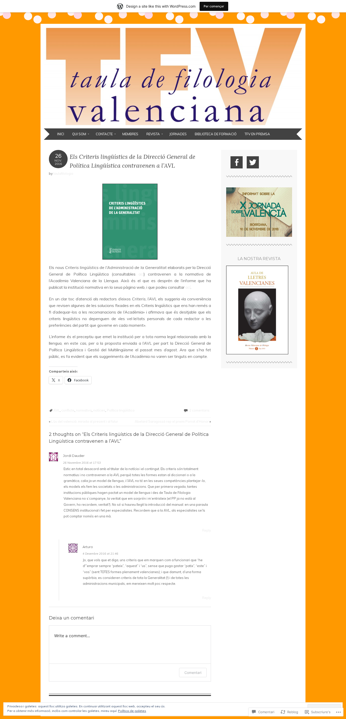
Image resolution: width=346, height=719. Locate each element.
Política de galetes (132, 711)
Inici (60, 134)
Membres (130, 134)
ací (141, 274)
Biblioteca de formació (216, 134)
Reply (206, 530)
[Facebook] (236, 162)
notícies (99, 410)
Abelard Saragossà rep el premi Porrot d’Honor (173, 421)
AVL (56, 410)
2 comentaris (199, 410)
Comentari (192, 672)
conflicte (67, 410)
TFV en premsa (257, 134)
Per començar (214, 6)
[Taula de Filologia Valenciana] (173, 125)
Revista (153, 134)
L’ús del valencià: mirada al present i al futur (83, 421)
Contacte (104, 134)
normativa (84, 410)
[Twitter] (253, 162)
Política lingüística (120, 410)
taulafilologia (63, 173)
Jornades (178, 134)
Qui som (79, 134)
